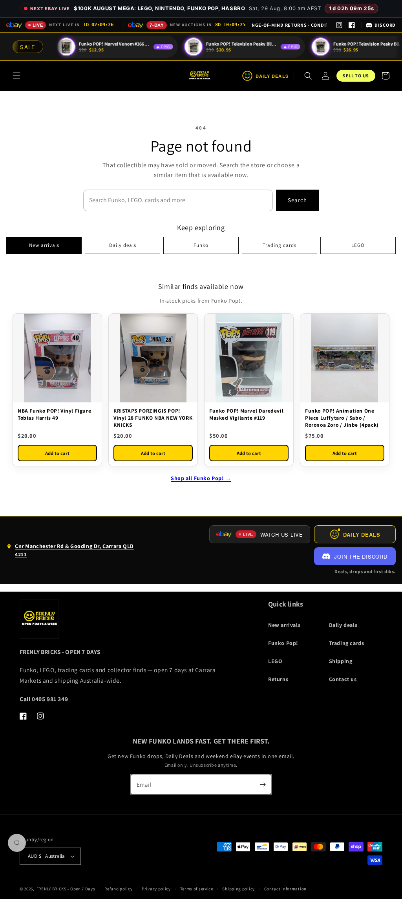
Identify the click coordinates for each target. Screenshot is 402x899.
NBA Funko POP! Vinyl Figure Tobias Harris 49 (54, 414)
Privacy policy (156, 889)
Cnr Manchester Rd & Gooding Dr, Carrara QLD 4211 (70, 552)
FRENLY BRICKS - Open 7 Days (66, 889)
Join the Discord (360, 556)
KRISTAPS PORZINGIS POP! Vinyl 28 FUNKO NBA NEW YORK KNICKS (152, 417)
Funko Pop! (283, 643)
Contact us (343, 679)
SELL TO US (356, 76)
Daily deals (122, 245)
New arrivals (44, 245)
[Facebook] (352, 25)
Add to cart (57, 453)
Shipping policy (238, 889)
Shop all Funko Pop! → (201, 478)
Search (297, 200)
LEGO (358, 245)
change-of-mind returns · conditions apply (289, 25)
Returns (278, 679)
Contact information (285, 889)
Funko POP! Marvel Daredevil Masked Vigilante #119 (246, 414)
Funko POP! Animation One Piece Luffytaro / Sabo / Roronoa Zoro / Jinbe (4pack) (342, 417)
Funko (201, 245)
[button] (16, 75)
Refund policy (118, 889)
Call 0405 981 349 (44, 699)
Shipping (341, 661)
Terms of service (196, 889)
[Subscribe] (262, 784)
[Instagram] (339, 25)
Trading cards (279, 245)
